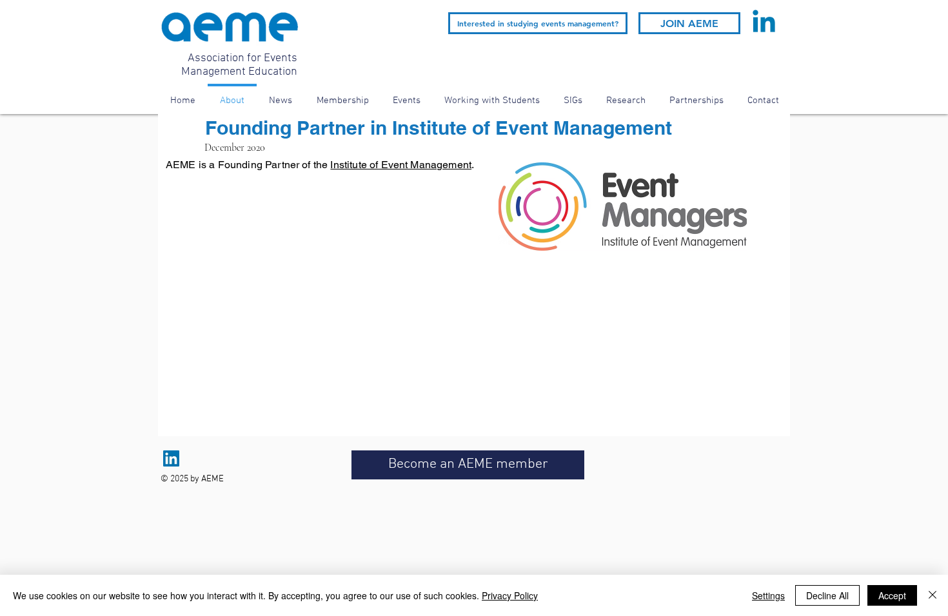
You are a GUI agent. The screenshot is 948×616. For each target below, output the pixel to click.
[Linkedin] (764, 23)
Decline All (827, 595)
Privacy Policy (510, 595)
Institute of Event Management (400, 165)
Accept (892, 595)
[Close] (932, 595)
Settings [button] (768, 595)
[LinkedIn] (171, 458)
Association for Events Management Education (239, 65)
